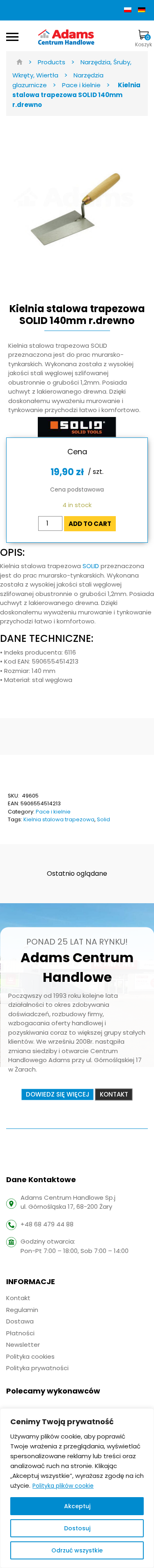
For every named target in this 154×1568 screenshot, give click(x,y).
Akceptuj (77, 1506)
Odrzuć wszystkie (77, 1550)
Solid (103, 819)
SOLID (92, 566)
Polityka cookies (30, 1356)
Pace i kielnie (53, 812)
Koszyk (143, 41)
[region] (77, 1488)
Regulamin (22, 1309)
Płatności (20, 1333)
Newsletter (23, 1344)
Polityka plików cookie (63, 1486)
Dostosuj (77, 1528)
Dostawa (20, 1321)
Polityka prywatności (37, 1368)
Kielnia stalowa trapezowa (58, 819)
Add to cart (90, 523)
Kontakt (18, 1298)
